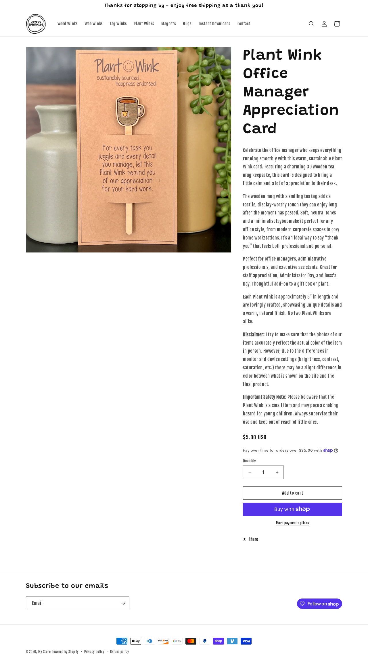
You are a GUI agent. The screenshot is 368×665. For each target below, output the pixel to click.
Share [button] (253, 539)
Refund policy (119, 652)
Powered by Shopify (65, 652)
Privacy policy (94, 652)
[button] (311, 24)
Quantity (249, 461)
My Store (44, 652)
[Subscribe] (122, 603)
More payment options (292, 523)
